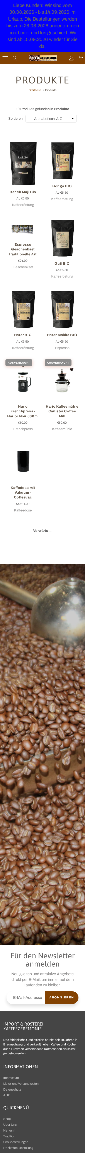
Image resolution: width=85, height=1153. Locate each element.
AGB (6, 1095)
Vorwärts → (42, 530)
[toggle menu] (5, 58)
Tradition (9, 1136)
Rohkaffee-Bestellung (18, 1148)
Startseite (35, 90)
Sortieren (15, 118)
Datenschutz (12, 1089)
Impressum (11, 1078)
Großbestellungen (15, 1142)
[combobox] (51, 118)
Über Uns (10, 1124)
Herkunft (9, 1130)
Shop (7, 1118)
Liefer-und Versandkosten (21, 1083)
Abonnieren (61, 997)
